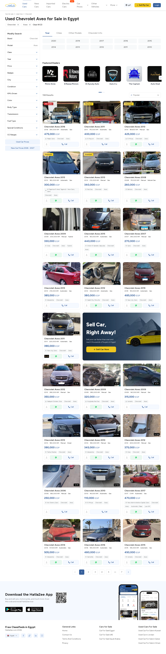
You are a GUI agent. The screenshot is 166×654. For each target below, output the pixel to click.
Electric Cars (67, 5)
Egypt (12, 636)
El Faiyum (90, 139)
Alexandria (50, 300)
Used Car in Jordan (146, 635)
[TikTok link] (29, 636)
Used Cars (24, 5)
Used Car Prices (22, 142)
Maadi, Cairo (51, 139)
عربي (129, 4)
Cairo (129, 246)
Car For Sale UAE (106, 635)
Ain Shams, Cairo (52, 503)
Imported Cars (50, 5)
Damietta (90, 557)
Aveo (68, 139)
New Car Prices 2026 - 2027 (22, 148)
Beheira (129, 189)
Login (157, 5)
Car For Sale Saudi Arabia (109, 639)
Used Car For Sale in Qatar (149, 639)
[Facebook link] (23, 636)
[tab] (47, 33)
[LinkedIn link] (36, 636)
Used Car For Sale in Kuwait (149, 631)
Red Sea (89, 189)
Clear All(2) (37, 25)
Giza (48, 246)
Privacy (65, 643)
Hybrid (69, 246)
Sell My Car (144, 5)
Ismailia (129, 401)
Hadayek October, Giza (54, 401)
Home (64, 631)
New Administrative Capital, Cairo (138, 503)
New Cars (36, 5)
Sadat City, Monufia (93, 300)
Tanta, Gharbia (51, 452)
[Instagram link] (42, 636)
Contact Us (67, 635)
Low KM (147, 506)
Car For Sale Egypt (107, 631)
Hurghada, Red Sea (93, 401)
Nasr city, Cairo (132, 300)
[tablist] (102, 33)
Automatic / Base (136, 506)
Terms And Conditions (71, 639)
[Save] (77, 104)
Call (65, 144)
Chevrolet (60, 139)
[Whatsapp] (136, 144)
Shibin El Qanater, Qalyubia (96, 246)
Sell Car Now (102, 349)
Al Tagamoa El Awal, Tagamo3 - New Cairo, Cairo (61, 190)
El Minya (130, 139)
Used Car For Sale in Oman (149, 643)
